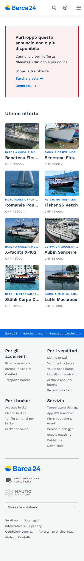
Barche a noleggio (60, 429)
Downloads (55, 445)
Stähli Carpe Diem (24, 299)
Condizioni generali (19, 531)
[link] (22, 145)
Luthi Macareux (61, 299)
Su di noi (12, 520)
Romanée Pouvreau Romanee (36, 205)
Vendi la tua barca (61, 363)
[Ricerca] (55, 8)
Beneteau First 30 (24, 157)
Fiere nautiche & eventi (59, 421)
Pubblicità (54, 440)
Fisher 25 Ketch (61, 205)
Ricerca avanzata (17, 363)
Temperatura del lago (62, 407)
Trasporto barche (18, 380)
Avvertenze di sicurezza (56, 531)
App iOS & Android (61, 413)
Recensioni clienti (60, 390)
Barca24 (11, 333)
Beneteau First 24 (63, 157)
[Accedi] (66, 7)
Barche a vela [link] (27, 78)
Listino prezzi (57, 357)
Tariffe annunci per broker (19, 421)
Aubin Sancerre (61, 252)
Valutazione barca (60, 368)
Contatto (24, 537)
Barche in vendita (18, 368)
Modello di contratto (62, 374)
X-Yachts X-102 (20, 252)
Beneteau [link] (23, 86)
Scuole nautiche (59, 434)
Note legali (31, 520)
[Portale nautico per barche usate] (23, 8)
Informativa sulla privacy (23, 526)
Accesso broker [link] (16, 407)
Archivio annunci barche (59, 382)
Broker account (16, 429)
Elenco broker (15, 413)
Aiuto (9, 537)
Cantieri (11, 374)
